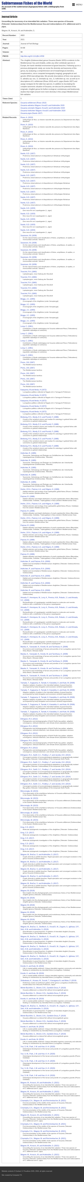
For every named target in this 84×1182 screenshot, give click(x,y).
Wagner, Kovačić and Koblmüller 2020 (42, 105)
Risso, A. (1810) (27, 117)
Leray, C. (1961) (27, 326)
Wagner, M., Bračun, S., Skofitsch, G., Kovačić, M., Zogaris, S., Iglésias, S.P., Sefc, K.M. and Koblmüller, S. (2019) (50, 928)
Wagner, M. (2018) (28, 891)
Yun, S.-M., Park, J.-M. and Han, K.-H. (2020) (38, 1046)
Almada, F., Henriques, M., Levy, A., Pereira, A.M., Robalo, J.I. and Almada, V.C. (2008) (49, 599)
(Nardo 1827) (31, 113)
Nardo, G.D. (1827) (28, 153)
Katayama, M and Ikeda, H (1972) (33, 390)
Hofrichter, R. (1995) (28, 453)
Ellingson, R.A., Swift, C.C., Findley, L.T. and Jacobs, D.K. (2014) (46, 755)
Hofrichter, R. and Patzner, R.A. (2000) (35, 561)
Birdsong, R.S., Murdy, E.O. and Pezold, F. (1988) (40, 417)
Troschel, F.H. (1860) (29, 272)
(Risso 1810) (33, 103)
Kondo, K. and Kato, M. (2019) (32, 966)
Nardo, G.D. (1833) (28, 208)
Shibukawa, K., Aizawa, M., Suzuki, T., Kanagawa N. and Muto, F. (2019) (48, 980)
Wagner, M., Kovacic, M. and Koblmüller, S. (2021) (40, 1083)
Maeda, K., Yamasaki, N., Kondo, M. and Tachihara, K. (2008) (44, 647)
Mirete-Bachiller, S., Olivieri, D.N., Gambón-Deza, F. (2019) (43, 988)
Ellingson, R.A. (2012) (29, 719)
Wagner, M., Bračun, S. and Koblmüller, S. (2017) (39, 854)
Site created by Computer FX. (12, 1175)
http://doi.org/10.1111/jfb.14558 (32, 56)
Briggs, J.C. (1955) (28, 299)
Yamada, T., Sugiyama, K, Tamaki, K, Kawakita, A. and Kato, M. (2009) (48, 683)
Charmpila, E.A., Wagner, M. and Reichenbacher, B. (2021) (43, 1101)
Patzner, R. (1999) (28, 496)
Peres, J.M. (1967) (28, 362)
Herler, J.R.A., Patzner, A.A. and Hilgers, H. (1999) (40, 489)
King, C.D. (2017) (27, 827)
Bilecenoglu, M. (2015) (29, 791)
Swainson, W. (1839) (29, 235)
